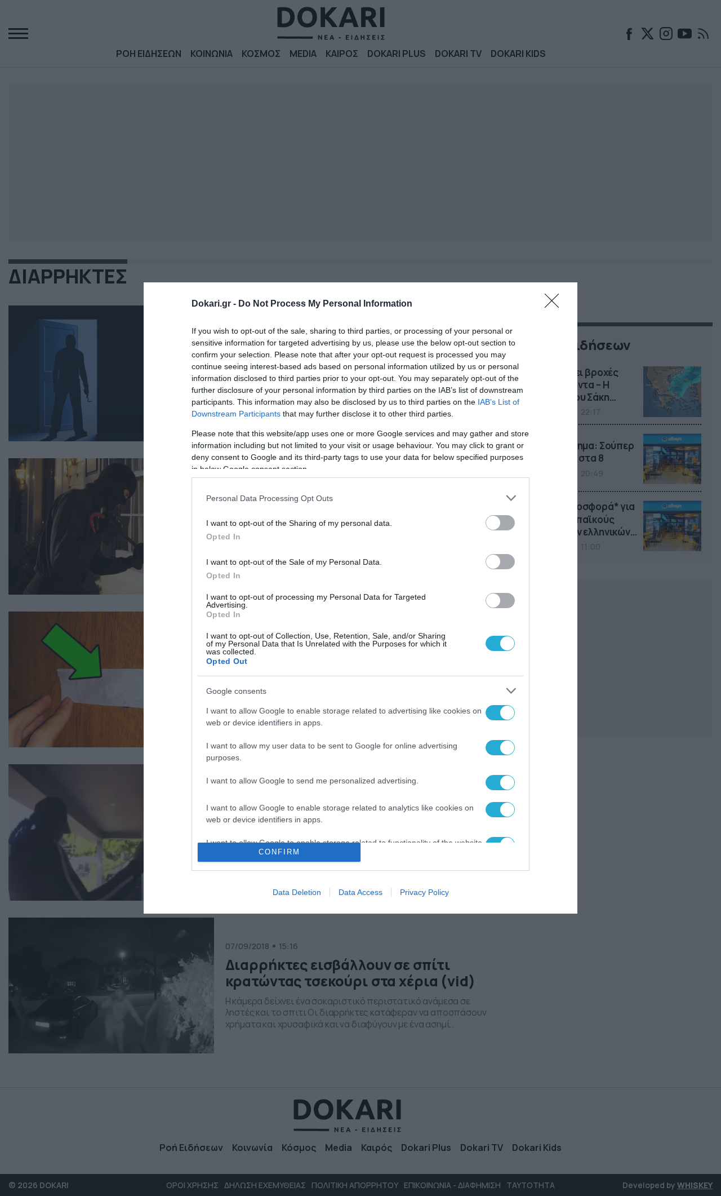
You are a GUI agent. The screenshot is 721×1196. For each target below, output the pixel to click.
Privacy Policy (424, 892)
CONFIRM (279, 852)
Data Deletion (297, 892)
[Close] (555, 304)
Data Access (360, 892)
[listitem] (360, 498)
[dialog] (360, 598)
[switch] (500, 522)
